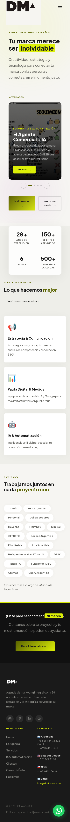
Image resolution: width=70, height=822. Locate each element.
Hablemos (12, 776)
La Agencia (13, 743)
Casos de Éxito (15, 770)
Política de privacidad (19, 812)
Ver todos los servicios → (24, 301)
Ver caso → (24, 169)
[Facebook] (19, 718)
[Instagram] (10, 718)
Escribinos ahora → (35, 646)
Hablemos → (21, 203)
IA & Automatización (19, 757)
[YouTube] (39, 718)
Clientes (11, 763)
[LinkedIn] (29, 718)
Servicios (12, 750)
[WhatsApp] (59, 811)
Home (10, 737)
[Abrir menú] (60, 8)
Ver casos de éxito (50, 203)
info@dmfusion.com (49, 783)
